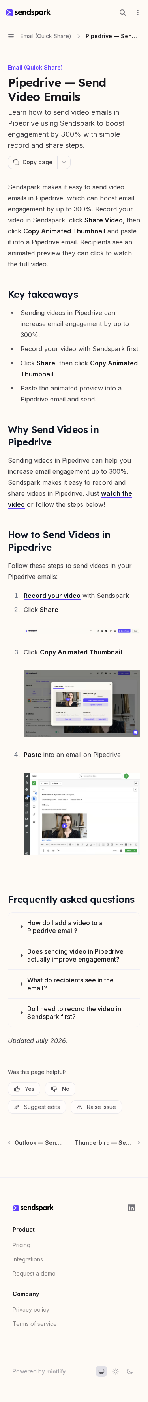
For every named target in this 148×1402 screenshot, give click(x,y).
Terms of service (35, 1323)
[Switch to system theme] (101, 1371)
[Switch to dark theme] (129, 1371)
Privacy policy (31, 1309)
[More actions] (138, 12)
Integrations (28, 1259)
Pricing (21, 1245)
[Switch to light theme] (115, 1371)
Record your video (52, 595)
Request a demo (34, 1273)
